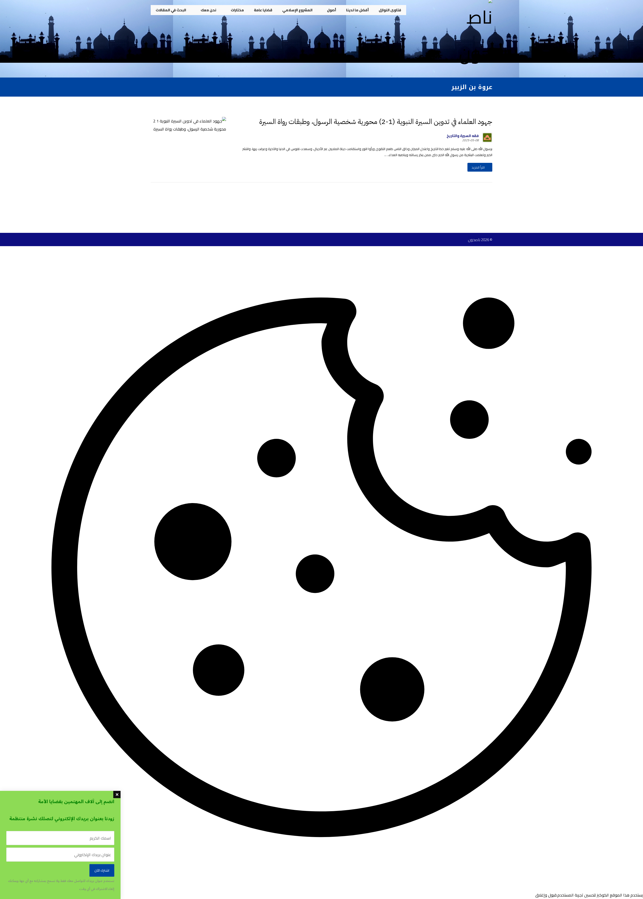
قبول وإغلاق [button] (546, 895)
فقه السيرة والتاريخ (463, 135)
